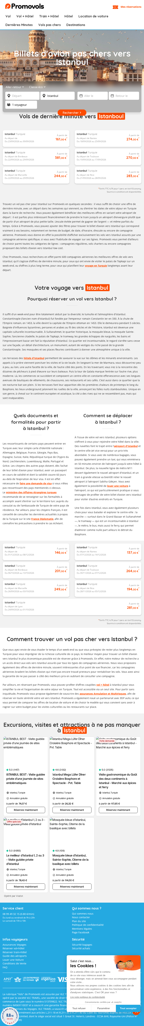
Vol (8, 16)
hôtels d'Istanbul (34, 358)
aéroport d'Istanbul (126, 446)
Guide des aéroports (15, 956)
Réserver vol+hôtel (13, 948)
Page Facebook (80, 932)
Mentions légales (82, 928)
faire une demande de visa (36, 483)
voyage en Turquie (96, 265)
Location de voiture (93, 16)
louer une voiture (117, 486)
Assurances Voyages (14, 944)
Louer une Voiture (13, 959)
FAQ (5, 967)
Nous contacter (81, 917)
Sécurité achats (81, 948)
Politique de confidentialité (88, 924)
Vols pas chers (49, 25)
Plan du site (79, 921)
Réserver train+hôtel (15, 952)
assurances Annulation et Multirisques (103, 693)
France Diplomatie (42, 519)
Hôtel (68, 16)
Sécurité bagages (82, 944)
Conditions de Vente (14, 963)
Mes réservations (131, 6)
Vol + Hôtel (25, 16)
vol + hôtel (102, 684)
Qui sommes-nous (82, 913)
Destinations (75, 25)
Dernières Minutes (19, 25)
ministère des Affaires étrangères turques (31, 492)
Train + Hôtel (49, 16)
